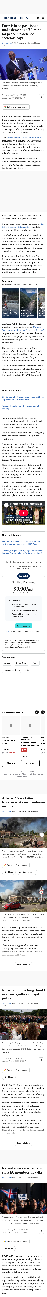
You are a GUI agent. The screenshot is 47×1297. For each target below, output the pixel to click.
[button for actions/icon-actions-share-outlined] (41, 96)
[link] (15, 18)
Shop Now (11, 763)
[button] (38, 18)
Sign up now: (7, 43)
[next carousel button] (42, 835)
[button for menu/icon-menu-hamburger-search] (43, 17)
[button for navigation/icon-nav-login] (38, 18)
